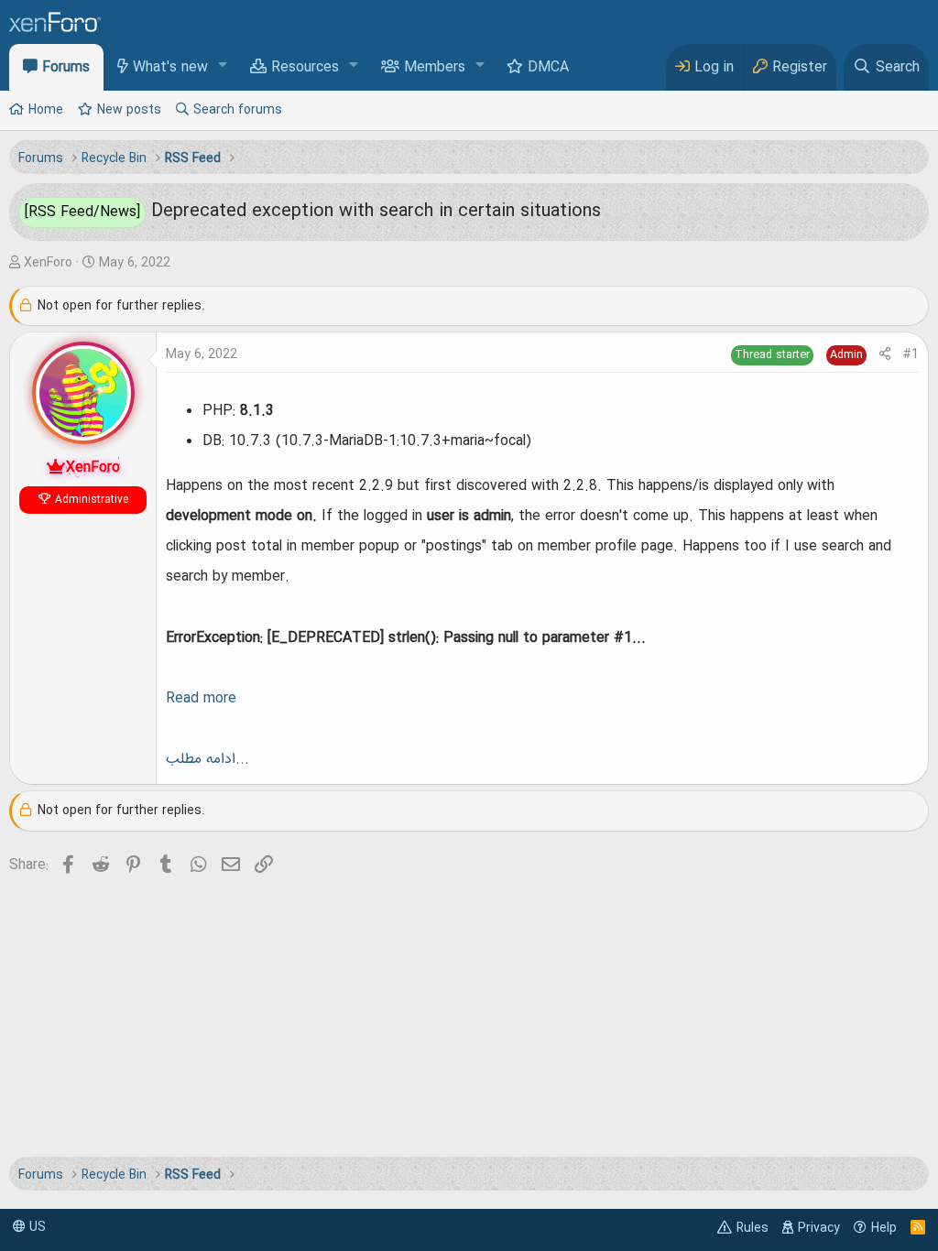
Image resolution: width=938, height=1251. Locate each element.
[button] (223, 66)
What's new (170, 68)
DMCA (548, 68)
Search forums (237, 110)
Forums (66, 68)
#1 (911, 354)
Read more (201, 699)
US (36, 1227)
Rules (752, 1228)
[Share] (885, 355)
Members (434, 68)
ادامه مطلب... (207, 759)
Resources (305, 68)
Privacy (819, 1228)
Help (884, 1228)
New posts (129, 110)
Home (45, 110)
